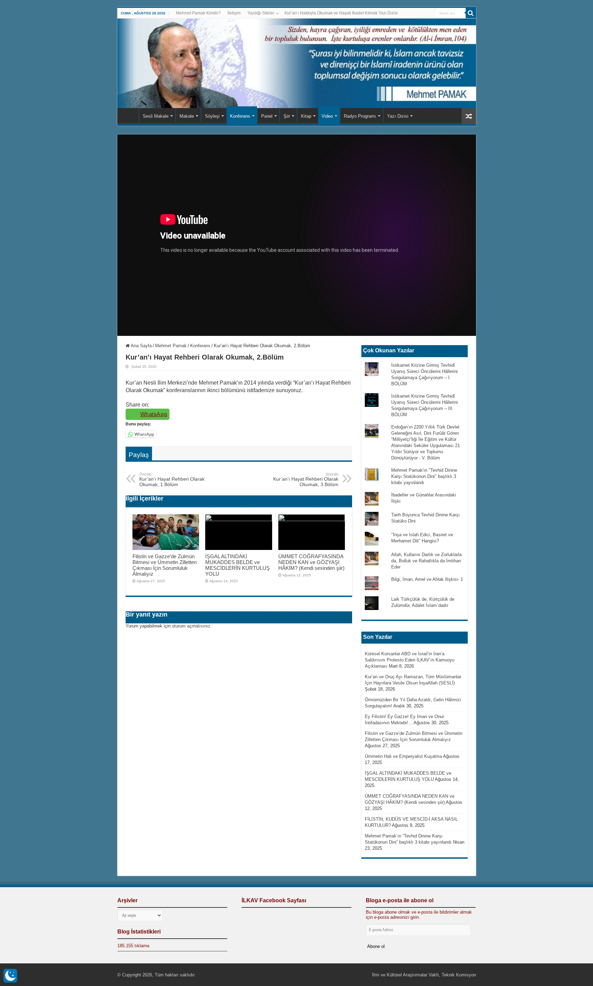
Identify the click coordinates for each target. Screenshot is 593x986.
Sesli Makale (155, 116)
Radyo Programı (360, 116)
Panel (266, 116)
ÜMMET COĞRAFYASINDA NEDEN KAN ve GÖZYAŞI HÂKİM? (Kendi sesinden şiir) (311, 562)
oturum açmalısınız (191, 626)
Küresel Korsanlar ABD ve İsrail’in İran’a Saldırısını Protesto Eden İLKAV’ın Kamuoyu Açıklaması (409, 660)
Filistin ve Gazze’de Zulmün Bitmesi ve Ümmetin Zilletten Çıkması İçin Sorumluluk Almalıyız (164, 565)
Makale (186, 116)
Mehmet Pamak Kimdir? (198, 13)
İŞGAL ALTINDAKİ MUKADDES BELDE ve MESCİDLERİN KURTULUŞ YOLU (237, 565)
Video (327, 116)
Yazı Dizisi (397, 116)
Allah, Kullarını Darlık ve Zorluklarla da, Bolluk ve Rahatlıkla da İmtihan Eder (426, 561)
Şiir (286, 116)
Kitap (306, 116)
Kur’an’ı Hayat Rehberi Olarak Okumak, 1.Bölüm (172, 479)
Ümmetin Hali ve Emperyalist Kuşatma (403, 756)
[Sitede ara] (471, 13)
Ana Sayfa (130, 115)
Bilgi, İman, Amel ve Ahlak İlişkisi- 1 (427, 579)
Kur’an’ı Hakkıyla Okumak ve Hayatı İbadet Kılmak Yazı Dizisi (341, 13)
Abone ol (376, 946)
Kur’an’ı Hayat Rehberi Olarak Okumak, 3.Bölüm (305, 479)
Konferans (240, 116)
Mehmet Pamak (171, 345)
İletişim (234, 13)
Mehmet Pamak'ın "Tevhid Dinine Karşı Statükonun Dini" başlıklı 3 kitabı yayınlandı (424, 476)
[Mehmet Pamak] (296, 63)
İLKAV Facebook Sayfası (274, 900)
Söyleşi (212, 116)
